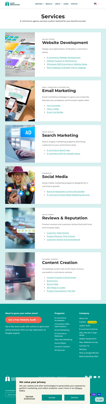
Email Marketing (62, 330)
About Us (83, 318)
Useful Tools (84, 326)
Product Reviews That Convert (61, 236)
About (57, 4)
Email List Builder (55, 112)
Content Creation (62, 347)
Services (38, 4)
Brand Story (52, 281)
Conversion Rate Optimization (62, 325)
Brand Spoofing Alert (88, 356)
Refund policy (62, 377)
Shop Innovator (49, 377)
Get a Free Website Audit (22, 320)
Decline (74, 397)
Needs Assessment (87, 339)
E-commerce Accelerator (60, 319)
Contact (74, 4)
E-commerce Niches (88, 329)
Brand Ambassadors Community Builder (66, 191)
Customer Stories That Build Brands (63, 239)
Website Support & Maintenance (62, 61)
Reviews (83, 349)
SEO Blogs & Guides (56, 288)
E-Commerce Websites (60, 334)
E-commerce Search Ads (58, 150)
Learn (65, 4)
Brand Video (52, 284)
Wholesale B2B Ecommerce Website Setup (67, 64)
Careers (83, 322)
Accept (52, 397)
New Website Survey (88, 342)
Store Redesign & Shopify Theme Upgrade (66, 68)
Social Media (60, 343)
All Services (60, 350)
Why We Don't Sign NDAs (88, 334)
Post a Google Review (89, 353)
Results (49, 4)
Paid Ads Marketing (63, 340)
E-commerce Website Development (63, 57)
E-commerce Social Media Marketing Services (68, 195)
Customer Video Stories (58, 233)
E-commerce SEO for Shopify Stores (63, 154)
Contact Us (84, 346)
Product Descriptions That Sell (61, 291)
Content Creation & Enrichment (61, 277)
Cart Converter (53, 105)
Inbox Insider (53, 109)
